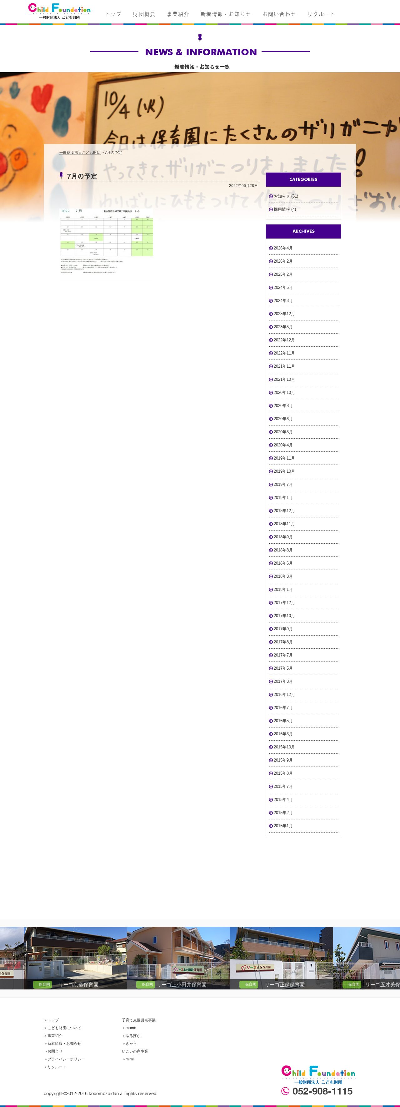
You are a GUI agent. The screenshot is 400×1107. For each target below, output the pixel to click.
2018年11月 (284, 523)
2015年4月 (283, 799)
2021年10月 (284, 379)
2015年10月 (284, 747)
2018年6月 (283, 563)
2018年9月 (283, 537)
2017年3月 (283, 681)
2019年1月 (283, 497)
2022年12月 (284, 340)
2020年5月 (283, 432)
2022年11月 (284, 353)
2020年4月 (283, 445)
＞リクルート (55, 1067)
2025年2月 (283, 274)
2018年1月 (283, 589)
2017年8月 (283, 642)
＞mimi (128, 1059)
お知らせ (282, 196)
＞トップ (51, 1020)
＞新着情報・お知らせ (62, 1043)
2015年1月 (283, 825)
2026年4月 (283, 248)
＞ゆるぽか (131, 1036)
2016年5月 (283, 720)
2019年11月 (284, 458)
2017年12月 (284, 602)
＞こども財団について (62, 1028)
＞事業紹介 (53, 1036)
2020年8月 (283, 405)
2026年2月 (283, 261)
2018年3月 (283, 576)
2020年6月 (283, 418)
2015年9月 (283, 760)
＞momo (129, 1028)
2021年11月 (284, 366)
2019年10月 (284, 471)
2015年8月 (283, 773)
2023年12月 (284, 313)
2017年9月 (283, 628)
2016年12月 (284, 694)
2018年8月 (283, 550)
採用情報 (282, 209)
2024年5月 (283, 287)
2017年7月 (283, 655)
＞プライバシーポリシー (64, 1059)
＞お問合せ (53, 1051)
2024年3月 (283, 300)
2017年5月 (283, 668)
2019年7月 (283, 484)
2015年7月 (283, 786)
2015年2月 (283, 812)
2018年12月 (284, 510)
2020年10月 (284, 392)
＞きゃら (129, 1043)
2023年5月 (283, 327)
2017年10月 (284, 615)
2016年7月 (283, 707)
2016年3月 (283, 734)
